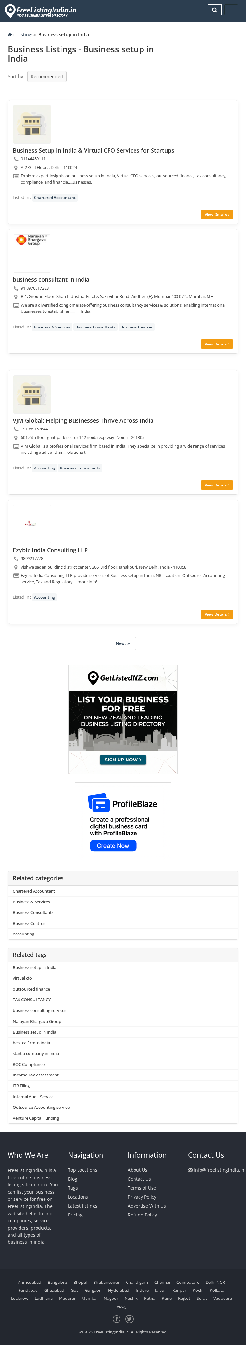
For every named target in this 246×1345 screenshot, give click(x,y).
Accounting (44, 468)
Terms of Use (142, 1188)
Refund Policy (142, 1215)
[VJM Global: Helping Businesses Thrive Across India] (32, 394)
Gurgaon (93, 1290)
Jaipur (160, 1290)
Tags (73, 1188)
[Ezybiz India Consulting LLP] (32, 524)
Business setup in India (34, 967)
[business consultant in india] (32, 253)
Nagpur (111, 1298)
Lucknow (19, 1298)
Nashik (131, 1298)
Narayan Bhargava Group (37, 1021)
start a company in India (36, 1053)
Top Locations (82, 1170)
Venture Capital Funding (36, 1118)
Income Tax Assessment (36, 1075)
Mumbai (89, 1298)
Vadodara (222, 1298)
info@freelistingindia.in (219, 1170)
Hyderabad (118, 1290)
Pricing (75, 1215)
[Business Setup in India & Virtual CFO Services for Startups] (32, 124)
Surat (202, 1298)
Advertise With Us (147, 1206)
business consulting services (39, 1010)
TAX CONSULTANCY (32, 999)
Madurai (67, 1298)
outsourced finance (31, 989)
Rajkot (184, 1298)
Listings (25, 34)
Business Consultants (95, 327)
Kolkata (217, 1290)
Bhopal (80, 1282)
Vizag (122, 1306)
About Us (137, 1170)
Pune (167, 1298)
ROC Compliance (29, 1064)
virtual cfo (22, 978)
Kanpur (179, 1290)
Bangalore (57, 1282)
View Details (216, 214)
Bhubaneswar (106, 1282)
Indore (142, 1290)
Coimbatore (187, 1282)
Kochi (198, 1290)
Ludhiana (44, 1298)
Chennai (162, 1282)
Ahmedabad (29, 1282)
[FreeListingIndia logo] (41, 11)
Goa (74, 1290)
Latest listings (82, 1206)
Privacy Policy (142, 1197)
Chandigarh (137, 1282)
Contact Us (139, 1179)
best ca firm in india (31, 1043)
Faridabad (28, 1290)
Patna (149, 1298)
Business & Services (52, 327)
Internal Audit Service (33, 1097)
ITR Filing (21, 1086)
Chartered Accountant (55, 197)
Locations (78, 1197)
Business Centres (136, 327)
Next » (123, 643)
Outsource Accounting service (41, 1107)
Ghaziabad (54, 1290)
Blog (72, 1179)
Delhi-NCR (215, 1282)
